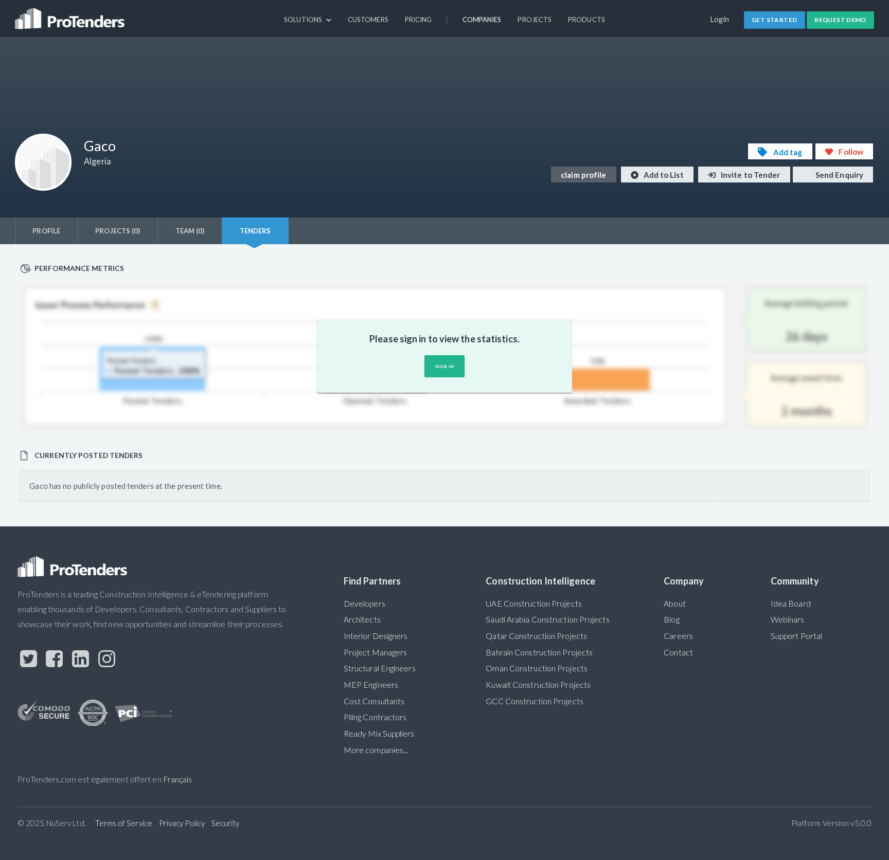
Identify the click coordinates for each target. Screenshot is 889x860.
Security (225, 823)
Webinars (788, 619)
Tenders (255, 231)
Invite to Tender (749, 174)
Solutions (304, 19)
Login (720, 19)
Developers (364, 603)
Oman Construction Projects (537, 668)
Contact (678, 652)
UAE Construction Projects (533, 603)
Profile (46, 231)
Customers (368, 19)
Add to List (663, 174)
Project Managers (375, 652)
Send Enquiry (838, 174)
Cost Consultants (374, 701)
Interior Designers (376, 636)
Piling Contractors (375, 717)
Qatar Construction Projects (536, 636)
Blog (671, 619)
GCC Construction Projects (534, 701)
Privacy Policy (182, 823)
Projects (535, 19)
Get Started (774, 20)
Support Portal (796, 636)
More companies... (376, 750)
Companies (482, 19)
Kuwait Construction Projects (538, 684)
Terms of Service (123, 823)
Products (586, 19)
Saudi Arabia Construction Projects (547, 619)
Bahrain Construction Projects (539, 652)
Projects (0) (117, 231)
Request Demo (840, 20)
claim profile (583, 174)
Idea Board (791, 603)
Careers (678, 636)
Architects (362, 619)
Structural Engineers (380, 668)
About (674, 603)
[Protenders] (71, 14)
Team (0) (190, 231)
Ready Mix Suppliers (379, 733)
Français (177, 779)
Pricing (418, 19)
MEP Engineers (371, 684)
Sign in (444, 366)
